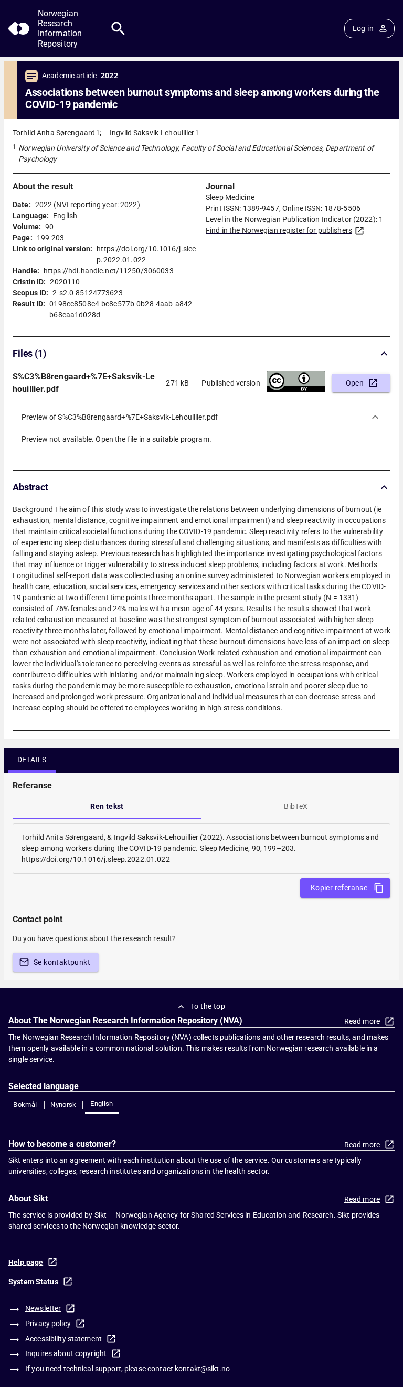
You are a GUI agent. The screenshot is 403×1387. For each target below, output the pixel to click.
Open (355, 383)
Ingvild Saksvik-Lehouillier (152, 133)
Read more (362, 1021)
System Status (33, 1281)
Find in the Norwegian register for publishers (279, 230)
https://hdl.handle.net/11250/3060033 (109, 270)
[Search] (118, 28)
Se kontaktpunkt (62, 962)
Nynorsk (63, 1104)
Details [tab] (32, 759)
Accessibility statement (63, 1339)
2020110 (65, 282)
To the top (207, 1006)
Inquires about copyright (66, 1353)
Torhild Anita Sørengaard (54, 133)
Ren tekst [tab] (107, 806)
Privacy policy (48, 1323)
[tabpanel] (201, 848)
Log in (363, 28)
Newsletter (43, 1308)
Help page (25, 1262)
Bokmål (25, 1104)
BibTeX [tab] (295, 806)
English (101, 1103)
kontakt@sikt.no (202, 1368)
